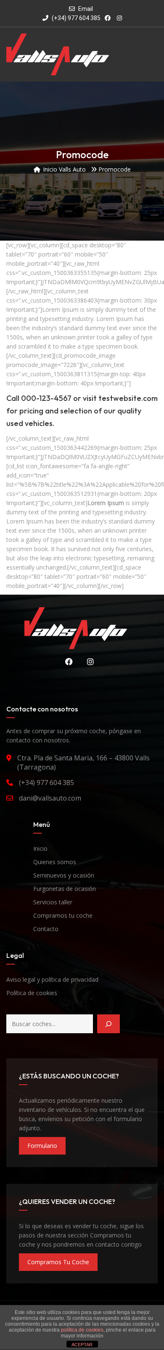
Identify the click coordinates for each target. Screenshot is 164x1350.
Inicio (40, 848)
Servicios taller (52, 902)
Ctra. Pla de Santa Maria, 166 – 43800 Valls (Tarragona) (83, 762)
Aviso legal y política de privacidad (52, 979)
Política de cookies (31, 993)
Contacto (45, 929)
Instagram (87, 661)
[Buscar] (108, 1023)
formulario (42, 1146)
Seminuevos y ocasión (63, 875)
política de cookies (82, 1330)
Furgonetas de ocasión (64, 889)
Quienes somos (54, 862)
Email (85, 8)
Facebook (66, 661)
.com (149, 398)
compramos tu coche (58, 1262)
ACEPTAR (82, 1344)
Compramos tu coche (63, 915)
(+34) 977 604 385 (75, 18)
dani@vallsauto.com (50, 798)
